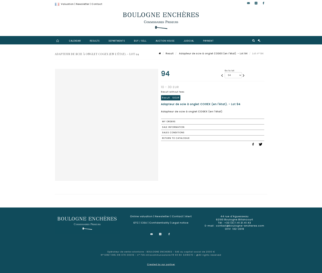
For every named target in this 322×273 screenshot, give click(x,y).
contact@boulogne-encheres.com (240, 225)
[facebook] (263, 3)
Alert (188, 216)
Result (170, 53)
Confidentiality (159, 222)
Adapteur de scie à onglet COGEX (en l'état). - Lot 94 (213, 53)
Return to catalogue (176, 138)
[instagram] (256, 3)
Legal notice (180, 222)
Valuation (67, 4)
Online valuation (141, 216)
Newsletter (82, 4)
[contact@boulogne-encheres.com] (248, 3)
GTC (136, 222)
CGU (144, 222)
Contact (96, 4)
